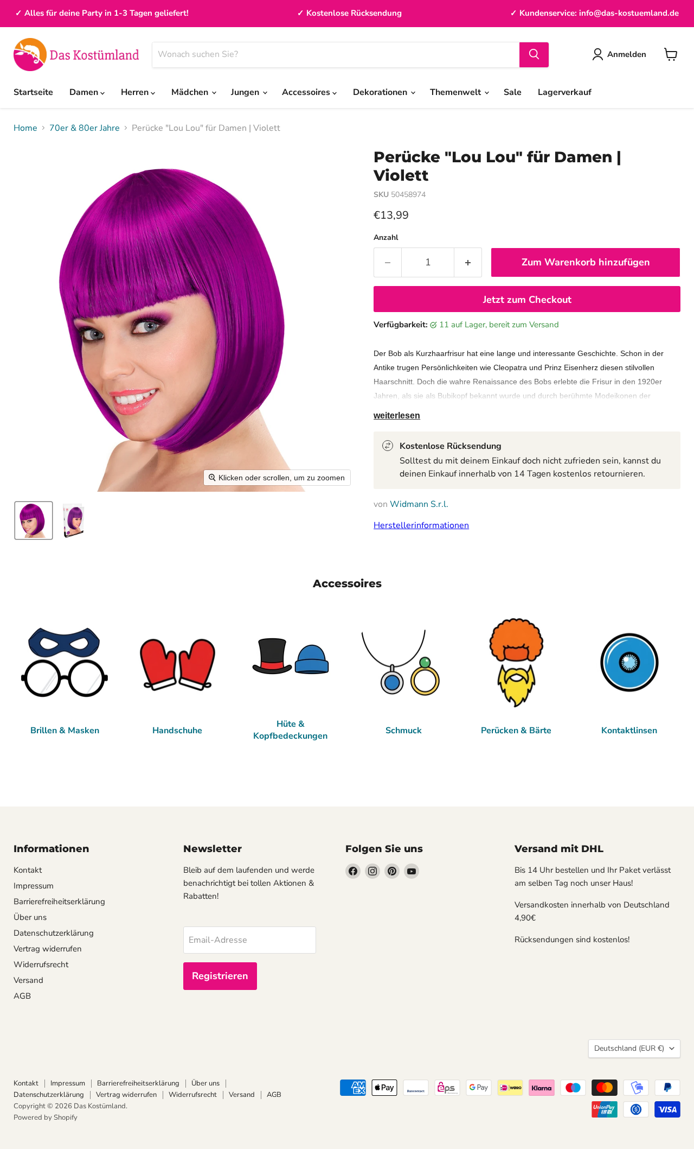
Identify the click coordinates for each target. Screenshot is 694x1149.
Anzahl (386, 237)
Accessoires (307, 92)
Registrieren (220, 975)
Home (25, 128)
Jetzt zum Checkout (527, 299)
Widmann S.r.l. (419, 504)
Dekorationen (381, 92)
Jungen (246, 92)
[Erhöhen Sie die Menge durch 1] (468, 262)
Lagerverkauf (565, 92)
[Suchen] (534, 54)
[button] (33, 520)
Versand (28, 980)
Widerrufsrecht (41, 964)
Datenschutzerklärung (54, 933)
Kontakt (28, 870)
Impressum (34, 885)
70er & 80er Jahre (84, 128)
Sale (513, 92)
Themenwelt (456, 92)
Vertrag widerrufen (48, 948)
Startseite (33, 92)
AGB (22, 996)
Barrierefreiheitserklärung (59, 901)
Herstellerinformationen (421, 525)
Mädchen (190, 92)
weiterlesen (397, 415)
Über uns (30, 917)
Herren (136, 92)
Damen (84, 92)
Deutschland (629, 1048)
